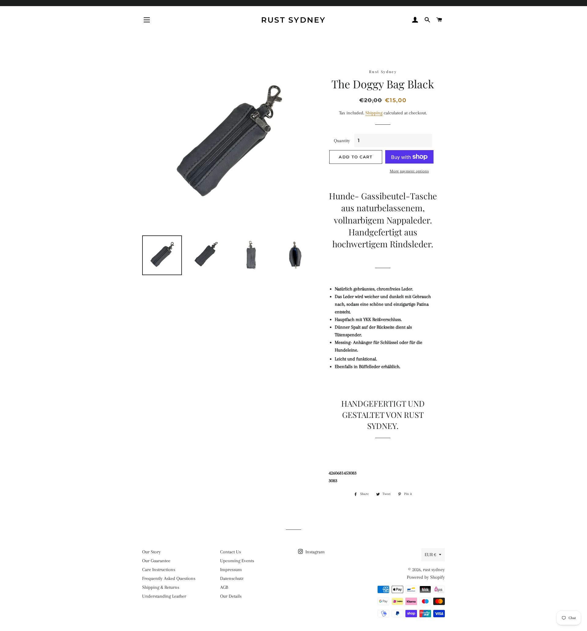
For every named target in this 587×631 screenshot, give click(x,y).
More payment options (409, 171)
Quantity (342, 140)
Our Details (231, 596)
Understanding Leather (164, 596)
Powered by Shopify (426, 577)
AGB (224, 587)
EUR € (430, 554)
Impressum (231, 569)
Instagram (314, 552)
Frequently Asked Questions (168, 578)
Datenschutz (231, 578)
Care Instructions (158, 569)
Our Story (151, 552)
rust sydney (293, 19)
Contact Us (230, 552)
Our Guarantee (156, 560)
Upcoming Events (237, 560)
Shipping (373, 113)
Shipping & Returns (160, 587)
